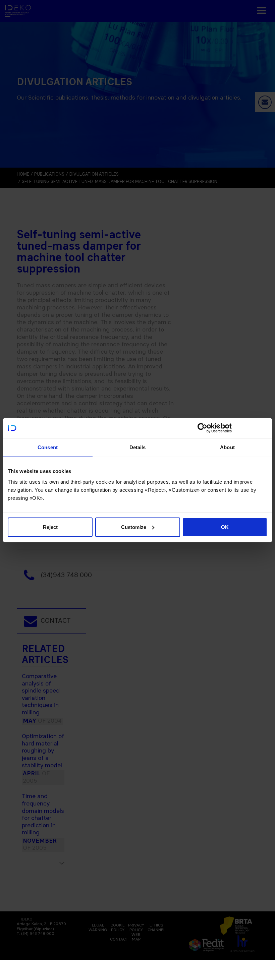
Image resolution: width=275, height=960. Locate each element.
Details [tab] (137, 447)
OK (225, 527)
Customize (133, 527)
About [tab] (227, 447)
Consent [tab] (48, 447)
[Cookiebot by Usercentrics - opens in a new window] (202, 428)
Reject (50, 527)
